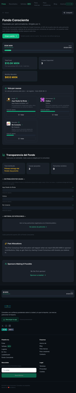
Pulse (3, 343)
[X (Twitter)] (3, 326)
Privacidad (43, 369)
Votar (22, 115)
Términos (42, 366)
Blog (41, 346)
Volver (7, 12)
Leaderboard (6, 354)
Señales (6, 346)
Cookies (42, 371)
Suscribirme (19, 375)
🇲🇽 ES (4, 329)
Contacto (43, 354)
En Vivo (4, 352)
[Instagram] (6, 326)
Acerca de (43, 343)
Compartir (69, 12)
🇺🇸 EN (11, 329)
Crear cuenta (10, 36)
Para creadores (44, 351)
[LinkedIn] (10, 326)
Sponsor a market (37, 275)
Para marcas (44, 349)
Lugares (4, 349)
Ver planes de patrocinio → (38, 227)
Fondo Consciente (7, 357)
